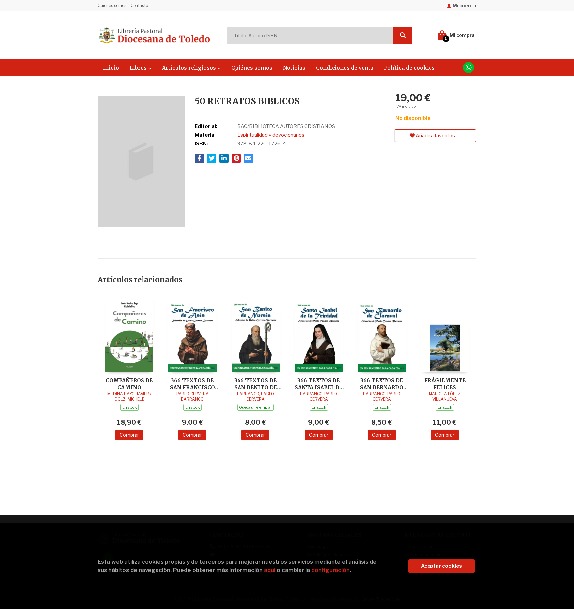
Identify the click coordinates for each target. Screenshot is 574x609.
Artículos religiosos (189, 67)
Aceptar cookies (441, 566)
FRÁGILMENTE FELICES (445, 383)
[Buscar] (402, 35)
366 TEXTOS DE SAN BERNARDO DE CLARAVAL (381, 383)
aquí (269, 570)
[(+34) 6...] (468, 67)
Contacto (139, 5)
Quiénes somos (112, 5)
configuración (330, 570)
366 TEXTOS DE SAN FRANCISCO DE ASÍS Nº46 (192, 383)
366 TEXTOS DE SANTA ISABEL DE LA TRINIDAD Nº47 (318, 383)
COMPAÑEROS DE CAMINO (129, 383)
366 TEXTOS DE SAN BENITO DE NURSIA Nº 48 (255, 383)
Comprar (129, 435)
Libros (139, 67)
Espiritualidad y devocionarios (270, 135)
